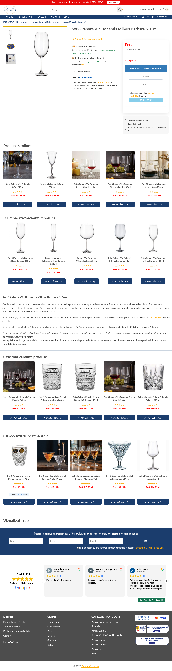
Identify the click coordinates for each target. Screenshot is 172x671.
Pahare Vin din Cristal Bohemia (33, 22)
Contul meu (53, 622)
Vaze (93, 653)
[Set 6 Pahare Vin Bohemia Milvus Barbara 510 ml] (41, 53)
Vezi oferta (113, 2)
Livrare (51, 635)
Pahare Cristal (10, 21)
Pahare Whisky (98, 630)
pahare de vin (155, 317)
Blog (66, 17)
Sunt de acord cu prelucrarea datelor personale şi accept (121, 547)
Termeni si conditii (12, 626)
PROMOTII (55, 17)
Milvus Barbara (85, 77)
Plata (50, 631)
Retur (50, 644)
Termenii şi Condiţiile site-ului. (149, 547)
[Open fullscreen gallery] (63, 74)
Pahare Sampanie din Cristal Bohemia (105, 624)
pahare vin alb (103, 82)
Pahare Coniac (98, 639)
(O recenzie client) (93, 38)
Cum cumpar (53, 626)
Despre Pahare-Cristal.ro (15, 622)
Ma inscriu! (146, 100)
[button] (156, 10)
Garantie (51, 640)
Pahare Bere (97, 649)
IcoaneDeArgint (11, 642)
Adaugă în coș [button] (17, 204)
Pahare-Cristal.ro (90, 666)
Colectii (42, 17)
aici (82, 65)
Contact (7, 635)
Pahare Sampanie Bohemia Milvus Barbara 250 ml (53, 261)
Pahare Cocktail (99, 644)
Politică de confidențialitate (16, 631)
